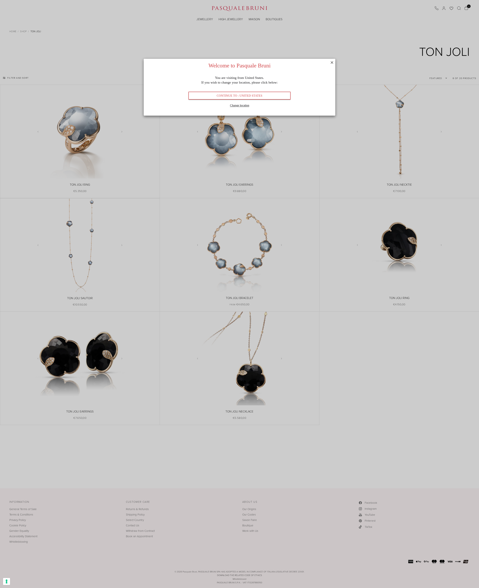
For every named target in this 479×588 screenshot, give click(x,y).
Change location (239, 105)
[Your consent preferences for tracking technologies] (6, 581)
